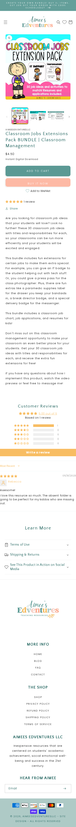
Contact (38, 674)
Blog (38, 661)
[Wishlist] (64, 22)
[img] (8, 476)
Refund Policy (38, 710)
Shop (38, 697)
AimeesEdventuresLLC (39, 816)
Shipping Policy (38, 717)
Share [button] (14, 208)
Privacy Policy (38, 704)
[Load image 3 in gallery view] (56, 116)
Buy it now (38, 183)
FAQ (38, 667)
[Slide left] (7, 117)
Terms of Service (38, 724)
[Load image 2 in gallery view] (38, 116)
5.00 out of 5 (48, 413)
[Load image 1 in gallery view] (20, 116)
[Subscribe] (64, 788)
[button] (5, 22)
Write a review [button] (38, 452)
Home (38, 654)
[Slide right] (69, 117)
